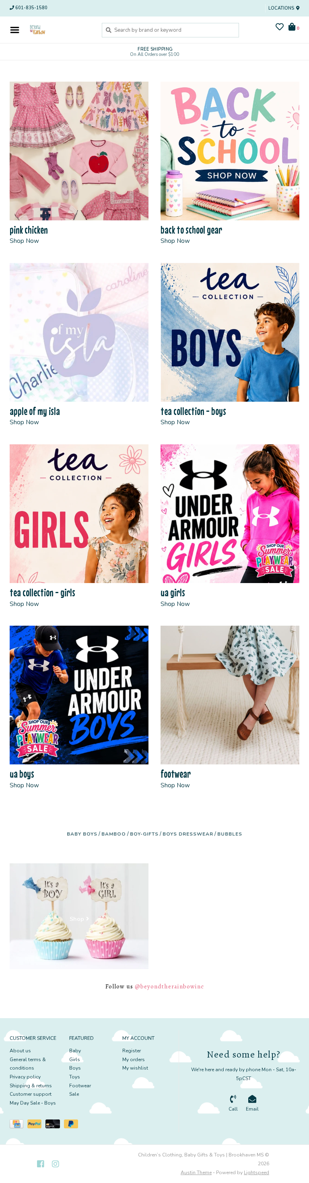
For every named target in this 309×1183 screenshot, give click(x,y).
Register (131, 1050)
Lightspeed (256, 1172)
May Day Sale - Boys (33, 1103)
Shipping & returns (31, 1085)
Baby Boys (82, 834)
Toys (74, 1077)
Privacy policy (25, 1077)
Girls (74, 1059)
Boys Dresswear (188, 834)
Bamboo (113, 834)
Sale (74, 1094)
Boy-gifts (144, 834)
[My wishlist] (280, 28)
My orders (133, 1059)
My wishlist (135, 1068)
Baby (75, 1050)
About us (20, 1050)
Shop (77, 919)
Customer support (31, 1094)
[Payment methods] (18, 1125)
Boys (75, 1068)
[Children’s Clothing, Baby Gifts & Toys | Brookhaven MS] (58, 30)
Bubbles (229, 834)
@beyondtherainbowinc (169, 986)
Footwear (80, 1085)
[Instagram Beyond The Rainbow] (55, 1164)
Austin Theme (196, 1172)
